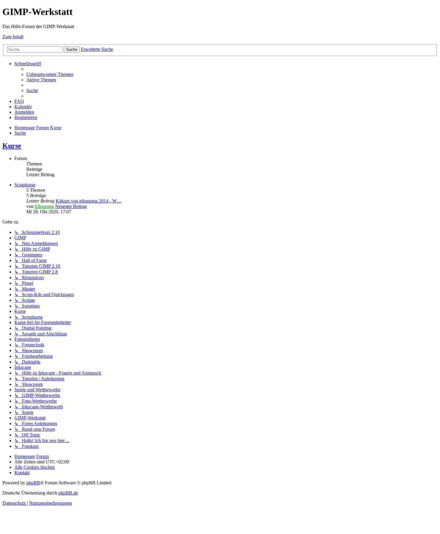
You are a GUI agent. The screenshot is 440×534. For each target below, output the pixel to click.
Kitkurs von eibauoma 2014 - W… (89, 200)
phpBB (33, 482)
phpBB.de (68, 492)
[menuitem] (49, 74)
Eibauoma (44, 206)
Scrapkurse (24, 184)
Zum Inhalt (12, 36)
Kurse (11, 146)
